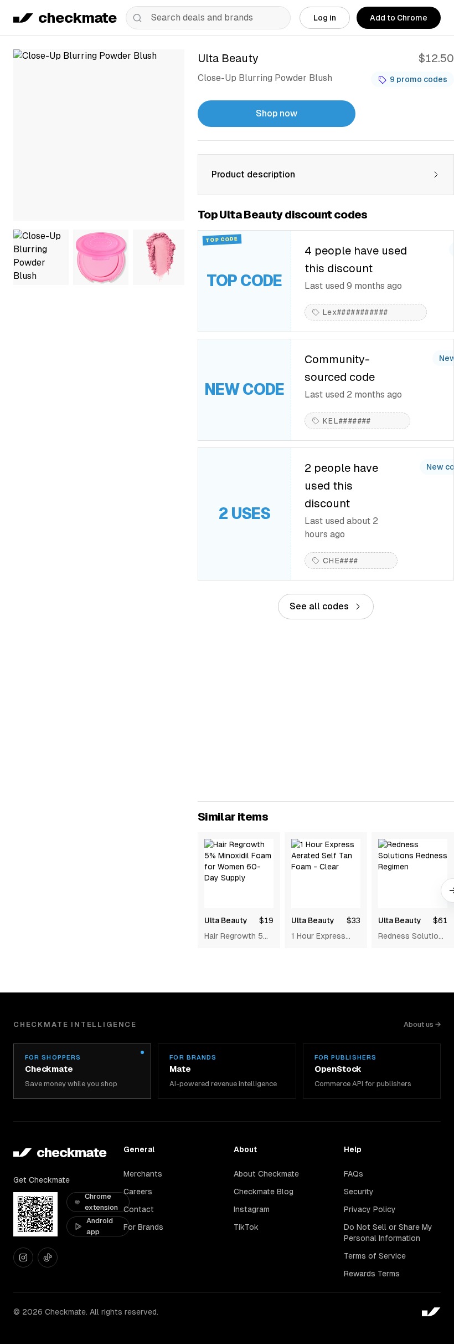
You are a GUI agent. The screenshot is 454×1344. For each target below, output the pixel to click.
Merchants (142, 1173)
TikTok (246, 1227)
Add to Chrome (398, 17)
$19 (266, 920)
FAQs (353, 1173)
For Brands (143, 1227)
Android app (99, 1226)
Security (359, 1191)
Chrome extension (101, 1201)
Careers (137, 1191)
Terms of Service (375, 1255)
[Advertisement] (326, 710)
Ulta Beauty (225, 920)
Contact (138, 1209)
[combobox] (208, 17)
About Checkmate (266, 1173)
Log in (324, 17)
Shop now (276, 113)
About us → (422, 1024)
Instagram (252, 1209)
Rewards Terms (372, 1273)
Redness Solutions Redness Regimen (412, 936)
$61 (440, 920)
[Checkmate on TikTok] (48, 1257)
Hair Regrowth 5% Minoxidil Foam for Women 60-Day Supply (237, 936)
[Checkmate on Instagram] (23, 1257)
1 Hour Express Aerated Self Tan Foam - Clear (321, 936)
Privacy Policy (370, 1209)
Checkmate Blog (263, 1191)
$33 (353, 920)
